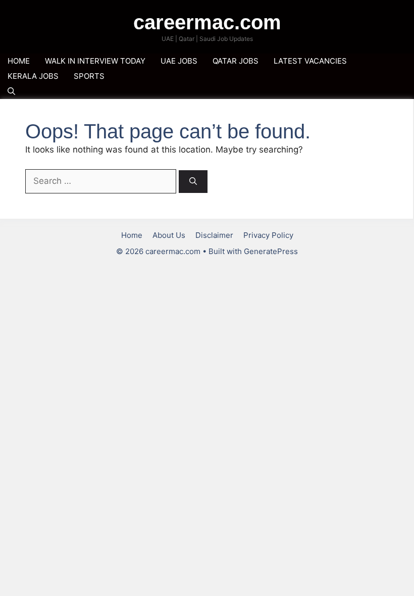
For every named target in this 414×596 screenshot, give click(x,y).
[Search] (193, 181)
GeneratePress (271, 251)
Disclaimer (214, 235)
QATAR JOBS (235, 61)
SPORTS (89, 76)
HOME (19, 61)
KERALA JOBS (33, 76)
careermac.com (207, 22)
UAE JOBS (179, 61)
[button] (11, 91)
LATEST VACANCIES (310, 61)
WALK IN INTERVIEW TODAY (95, 61)
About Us (168, 235)
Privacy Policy (268, 235)
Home (131, 235)
